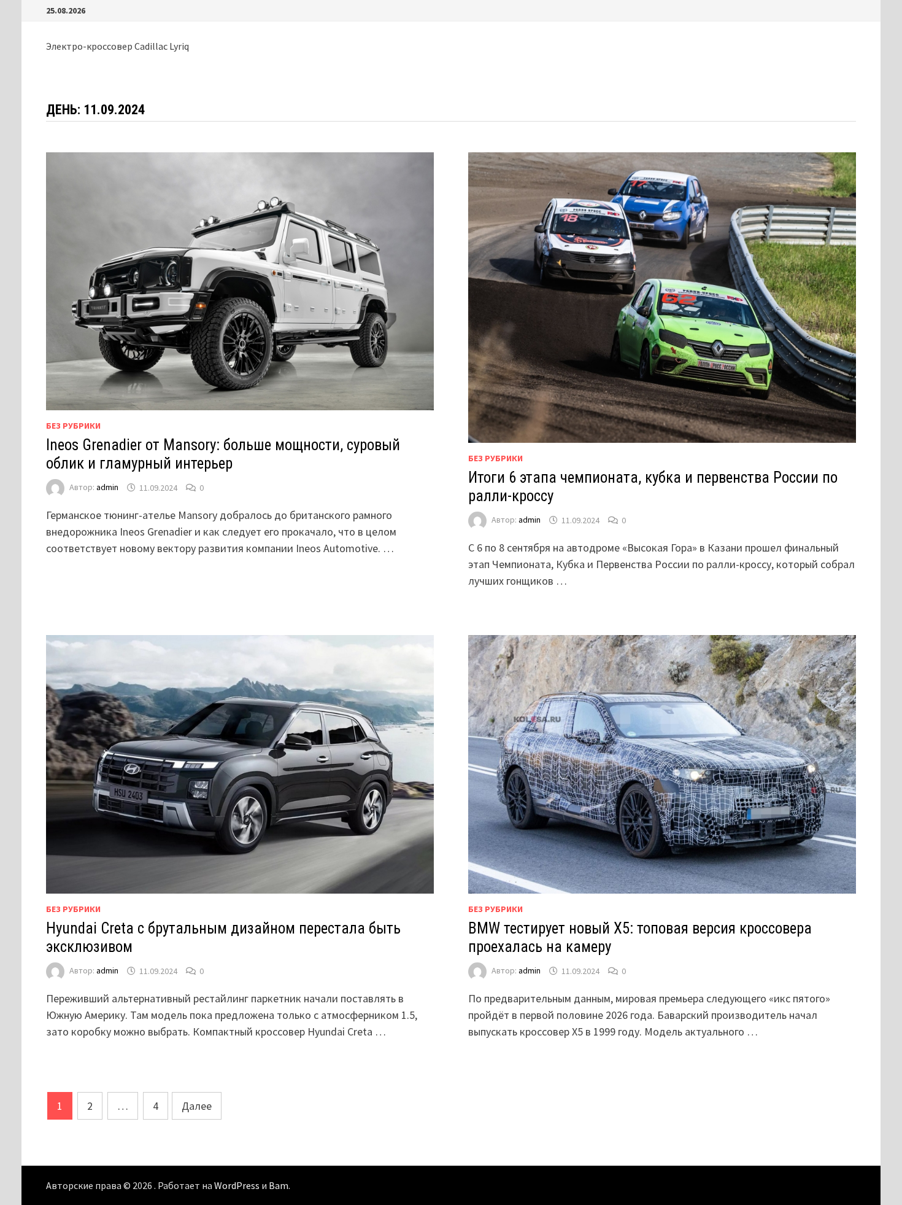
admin (107, 487)
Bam (278, 1185)
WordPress (237, 1185)
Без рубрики (73, 425)
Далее (197, 1106)
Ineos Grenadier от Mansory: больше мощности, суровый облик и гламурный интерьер (223, 454)
